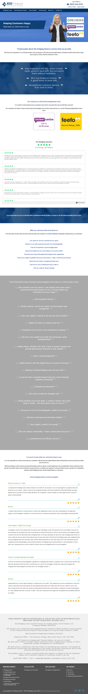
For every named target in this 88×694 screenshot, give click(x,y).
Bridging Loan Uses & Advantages (9, 674)
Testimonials (42, 10)
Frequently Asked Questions (75, 676)
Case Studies (33, 10)
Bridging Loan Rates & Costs (11, 677)
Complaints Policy (55, 691)
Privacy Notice (46, 691)
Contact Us (59, 10)
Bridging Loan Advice (9, 679)
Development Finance (20, 10)
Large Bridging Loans (9, 672)
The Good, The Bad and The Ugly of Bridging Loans (11, 684)
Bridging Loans (7, 10)
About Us (51, 10)
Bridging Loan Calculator (31, 670)
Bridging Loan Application (53, 670)
